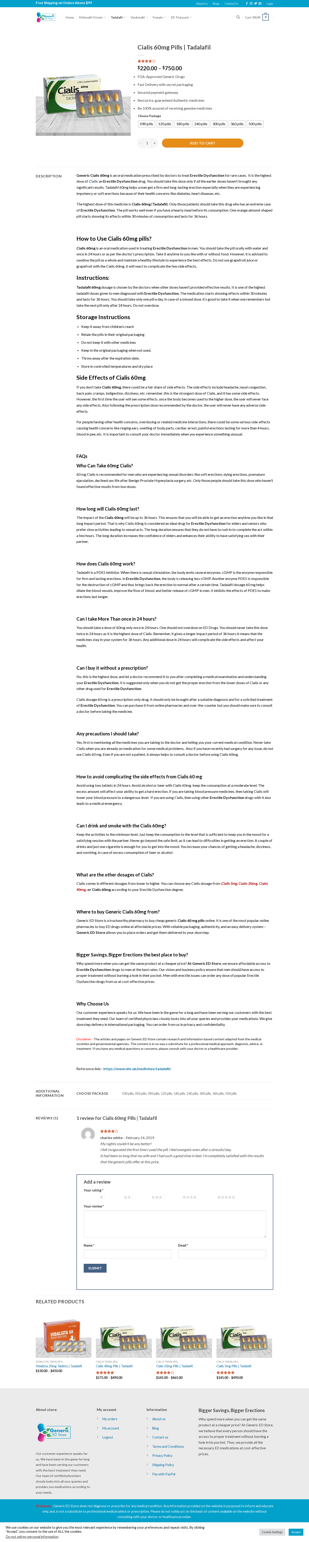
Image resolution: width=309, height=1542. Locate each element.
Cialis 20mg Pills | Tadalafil (174, 1366)
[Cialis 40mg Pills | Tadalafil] (124, 1334)
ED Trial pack (180, 17)
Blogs (216, 3)
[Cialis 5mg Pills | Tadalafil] (244, 1334)
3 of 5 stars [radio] (142, 1197)
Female (158, 17)
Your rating (93, 1190)
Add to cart (202, 143)
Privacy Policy (162, 1455)
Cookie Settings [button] (272, 1532)
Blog (155, 1428)
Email (183, 1245)
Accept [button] (296, 1532)
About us (159, 1419)
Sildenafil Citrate (91, 17)
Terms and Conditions (168, 1446)
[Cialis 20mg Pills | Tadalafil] (184, 1334)
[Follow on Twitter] (255, 3)
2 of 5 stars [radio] (114, 1197)
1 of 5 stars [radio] (90, 1197)
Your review (94, 1206)
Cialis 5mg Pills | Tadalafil (233, 1366)
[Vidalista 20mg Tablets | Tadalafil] (64, 1334)
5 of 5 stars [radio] (208, 1197)
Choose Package (149, 116)
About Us (202, 3)
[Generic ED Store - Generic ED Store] (47, 17)
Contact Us (231, 3)
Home (70, 17)
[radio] (146, 123)
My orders (109, 1419)
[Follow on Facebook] (246, 3)
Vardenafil (138, 17)
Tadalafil (117, 17)
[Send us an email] (260, 3)
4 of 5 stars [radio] (173, 1197)
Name (89, 1245)
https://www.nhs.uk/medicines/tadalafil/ (137, 1068)
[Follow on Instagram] (251, 3)
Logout (107, 1437)
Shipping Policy (163, 1465)
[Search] (238, 17)
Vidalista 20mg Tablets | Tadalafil (59, 1366)
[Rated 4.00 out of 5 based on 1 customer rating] (205, 61)
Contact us (160, 1437)
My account (110, 1428)
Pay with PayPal (163, 1474)
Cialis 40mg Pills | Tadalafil (114, 1366)
